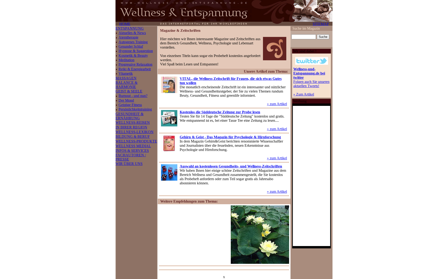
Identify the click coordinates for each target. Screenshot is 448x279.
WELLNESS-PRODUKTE (136, 141)
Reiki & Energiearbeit (135, 69)
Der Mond (126, 100)
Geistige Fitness (130, 105)
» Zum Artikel (303, 94)
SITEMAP (321, 24)
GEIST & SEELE (129, 91)
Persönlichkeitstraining (135, 109)
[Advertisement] (194, 234)
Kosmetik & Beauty (133, 55)
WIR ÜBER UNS (129, 164)
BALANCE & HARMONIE (126, 85)
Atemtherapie (128, 37)
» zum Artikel (277, 104)
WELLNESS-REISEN (133, 123)
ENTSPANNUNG (130, 28)
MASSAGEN (126, 78)
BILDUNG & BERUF (133, 137)
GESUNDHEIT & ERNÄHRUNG (130, 116)
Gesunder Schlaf (131, 46)
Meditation (126, 60)
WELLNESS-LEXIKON (135, 132)
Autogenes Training (133, 42)
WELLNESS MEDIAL (133, 146)
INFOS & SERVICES (132, 151)
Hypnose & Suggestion (136, 51)
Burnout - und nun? (133, 96)
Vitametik (126, 73)
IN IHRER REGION (131, 127)
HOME (124, 24)
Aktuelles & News (132, 33)
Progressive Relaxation (135, 64)
